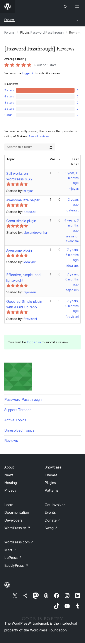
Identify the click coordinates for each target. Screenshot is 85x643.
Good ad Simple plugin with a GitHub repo (24, 304)
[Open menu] (78, 6)
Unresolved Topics (19, 430)
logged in (28, 73)
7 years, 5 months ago (72, 255)
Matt (10, 550)
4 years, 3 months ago (71, 225)
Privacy (10, 490)
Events (50, 512)
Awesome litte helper (22, 200)
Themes (51, 475)
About (9, 467)
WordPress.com (19, 542)
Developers (13, 520)
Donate (53, 520)
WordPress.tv (17, 528)
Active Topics (15, 420)
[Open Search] (65, 6)
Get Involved (55, 505)
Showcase (53, 467)
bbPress (13, 557)
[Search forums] (51, 146)
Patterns (51, 490)
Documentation (16, 512)
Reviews (11, 440)
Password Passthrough (47, 32)
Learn (8, 505)
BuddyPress (16, 565)
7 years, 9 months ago (72, 306)
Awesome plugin (19, 250)
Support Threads (17, 410)
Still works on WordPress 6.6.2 (19, 176)
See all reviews (39, 136)
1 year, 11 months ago (72, 178)
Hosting (10, 483)
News (9, 475)
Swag (51, 528)
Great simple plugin (21, 221)
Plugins (50, 483)
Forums (9, 20)
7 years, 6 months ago (72, 279)
